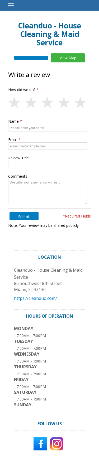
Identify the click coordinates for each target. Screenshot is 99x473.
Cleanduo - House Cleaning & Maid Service (49, 34)
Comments (17, 176)
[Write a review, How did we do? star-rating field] (49, 102)
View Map (68, 57)
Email (12, 139)
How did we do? (21, 89)
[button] (16, 102)
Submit (24, 216)
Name (13, 121)
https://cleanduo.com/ (35, 298)
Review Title (18, 157)
